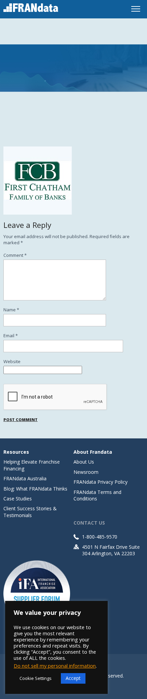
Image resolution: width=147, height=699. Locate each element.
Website (12, 361)
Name (11, 310)
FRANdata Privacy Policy (101, 482)
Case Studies (17, 498)
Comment (15, 255)
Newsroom (86, 472)
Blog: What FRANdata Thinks (35, 488)
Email (10, 335)
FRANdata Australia (24, 478)
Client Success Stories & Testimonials (30, 511)
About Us (84, 462)
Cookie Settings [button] (35, 678)
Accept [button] (73, 678)
